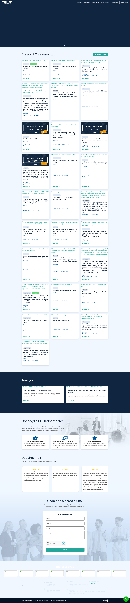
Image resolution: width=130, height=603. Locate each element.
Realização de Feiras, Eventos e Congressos (38, 390)
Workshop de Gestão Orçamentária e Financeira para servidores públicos (35, 257)
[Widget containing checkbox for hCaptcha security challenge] (56, 543)
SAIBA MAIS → (27, 400)
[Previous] (19, 479)
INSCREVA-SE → (27, 78)
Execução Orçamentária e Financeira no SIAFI (65, 67)
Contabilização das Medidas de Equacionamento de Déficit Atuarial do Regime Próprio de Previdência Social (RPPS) (94, 326)
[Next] (111, 479)
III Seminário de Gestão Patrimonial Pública (35, 67)
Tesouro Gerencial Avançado (62, 320)
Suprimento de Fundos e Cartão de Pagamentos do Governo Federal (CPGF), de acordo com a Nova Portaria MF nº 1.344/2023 (94, 234)
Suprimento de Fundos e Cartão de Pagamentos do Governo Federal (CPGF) (65, 231)
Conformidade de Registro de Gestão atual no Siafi (94, 293)
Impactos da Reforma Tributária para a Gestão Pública (94, 92)
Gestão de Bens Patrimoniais (32, 139)
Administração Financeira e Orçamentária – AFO (65, 198)
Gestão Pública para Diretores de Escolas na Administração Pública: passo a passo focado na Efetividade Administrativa (35, 353)
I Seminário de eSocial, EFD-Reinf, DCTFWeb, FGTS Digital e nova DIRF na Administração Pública (35, 201)
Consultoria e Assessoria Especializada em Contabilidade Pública (87, 391)
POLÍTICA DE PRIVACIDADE (61, 600)
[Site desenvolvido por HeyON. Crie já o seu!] (105, 601)
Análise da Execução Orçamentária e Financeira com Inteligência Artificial (94, 163)
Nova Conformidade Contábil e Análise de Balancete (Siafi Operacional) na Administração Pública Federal (65, 135)
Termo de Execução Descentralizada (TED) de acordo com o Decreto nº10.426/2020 (94, 70)
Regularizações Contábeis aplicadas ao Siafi (65, 161)
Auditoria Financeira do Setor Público (65, 290)
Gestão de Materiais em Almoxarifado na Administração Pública (94, 141)
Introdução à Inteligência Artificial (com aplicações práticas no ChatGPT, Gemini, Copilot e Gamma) (65, 94)
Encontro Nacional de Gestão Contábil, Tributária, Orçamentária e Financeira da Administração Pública (65, 260)
